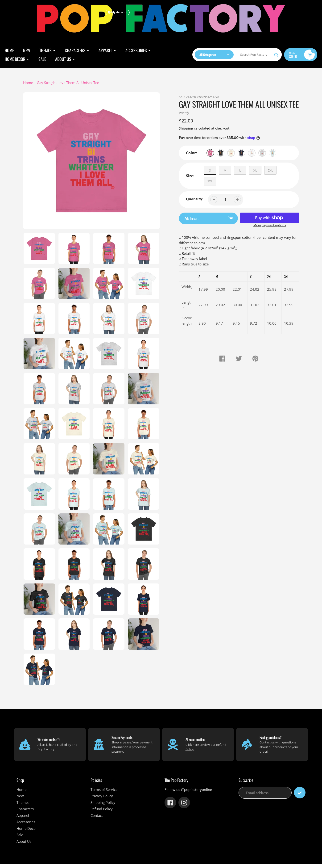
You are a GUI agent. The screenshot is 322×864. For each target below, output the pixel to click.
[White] (252, 153)
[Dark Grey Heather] (220, 153)
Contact (97, 815)
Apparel (23, 815)
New (20, 795)
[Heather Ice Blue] (272, 153)
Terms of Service (104, 789)
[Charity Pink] (210, 153)
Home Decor (27, 828)
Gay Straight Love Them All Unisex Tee (68, 82)
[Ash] (262, 153)
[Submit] (299, 792)
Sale (20, 834)
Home (28, 82)
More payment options (269, 225)
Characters (25, 808)
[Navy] (241, 153)
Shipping (186, 128)
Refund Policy (102, 808)
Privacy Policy (102, 795)
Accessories (26, 821)
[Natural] (231, 153)
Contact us (267, 742)
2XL (270, 170)
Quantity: (194, 199)
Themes (23, 802)
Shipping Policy (103, 802)
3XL (210, 181)
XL (255, 170)
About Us (24, 841)
